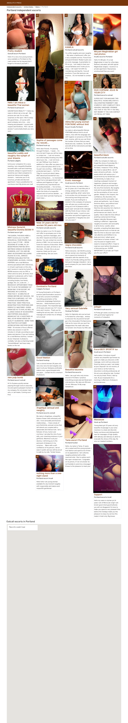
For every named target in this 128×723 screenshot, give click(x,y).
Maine (37, 7)
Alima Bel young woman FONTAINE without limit (77, 123)
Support (98, 494)
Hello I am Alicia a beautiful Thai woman (18, 103)
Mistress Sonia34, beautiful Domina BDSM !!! (21, 228)
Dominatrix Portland (46, 286)
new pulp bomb (15, 377)
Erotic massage (73, 180)
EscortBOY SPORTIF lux (106, 349)
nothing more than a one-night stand (49, 474)
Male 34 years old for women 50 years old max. (49, 223)
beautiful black (101, 155)
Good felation (43, 357)
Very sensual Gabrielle (76, 308)
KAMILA (69, 47)
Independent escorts (14, 7)
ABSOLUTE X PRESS (14, 3)
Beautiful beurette (74, 369)
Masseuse (99, 419)
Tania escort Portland (76, 440)
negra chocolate (73, 245)
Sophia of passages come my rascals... (49, 141)
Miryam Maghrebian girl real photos (106, 52)
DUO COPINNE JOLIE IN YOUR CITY (106, 91)
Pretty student (15, 51)
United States (28, 7)
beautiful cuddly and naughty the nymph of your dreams (19, 155)
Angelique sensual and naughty (47, 409)
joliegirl (97, 307)
